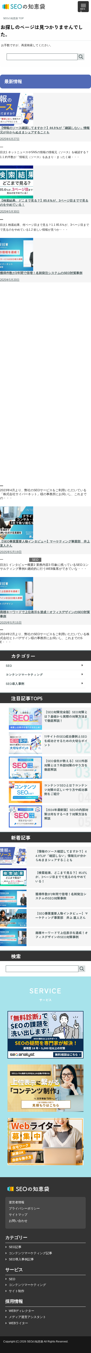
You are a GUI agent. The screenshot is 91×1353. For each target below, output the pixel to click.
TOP (13, 18)
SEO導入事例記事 (21, 1259)
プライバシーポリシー (24, 1208)
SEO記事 (15, 1247)
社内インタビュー (16, 559)
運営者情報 (16, 1202)
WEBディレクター (21, 1311)
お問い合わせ (18, 1220)
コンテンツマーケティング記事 (30, 1253)
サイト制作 (16, 1291)
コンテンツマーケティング (24, 674)
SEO (7, 147)
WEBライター (18, 1323)
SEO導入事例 (13, 486)
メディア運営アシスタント (27, 1317)
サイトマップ (18, 1214)
